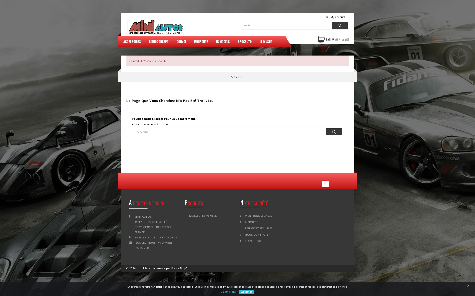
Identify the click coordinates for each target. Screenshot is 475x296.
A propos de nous (146, 203)
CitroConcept (158, 41)
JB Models (223, 41)
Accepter (246, 292)
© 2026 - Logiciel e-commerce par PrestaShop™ (157, 268)
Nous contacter (257, 234)
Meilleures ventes (203, 215)
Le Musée (266, 41)
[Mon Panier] (321, 39)
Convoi (181, 41)
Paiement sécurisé (258, 228)
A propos (251, 222)
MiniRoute (201, 41)
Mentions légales (258, 215)
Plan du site (253, 241)
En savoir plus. (229, 292)
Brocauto (245, 41)
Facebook (325, 184)
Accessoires (132, 41)
